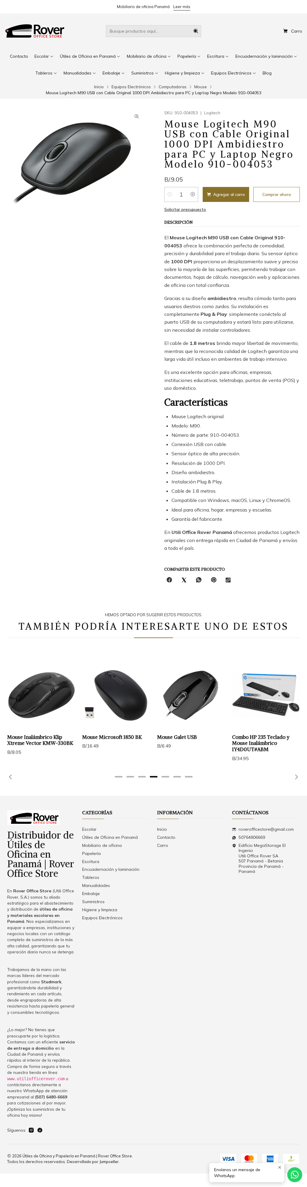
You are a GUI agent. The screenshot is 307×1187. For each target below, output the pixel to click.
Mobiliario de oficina (102, 845)
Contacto (166, 837)
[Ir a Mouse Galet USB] (191, 695)
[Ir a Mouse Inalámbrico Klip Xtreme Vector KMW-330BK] (41, 695)
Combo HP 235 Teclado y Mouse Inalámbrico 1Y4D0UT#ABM (261, 743)
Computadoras (172, 87)
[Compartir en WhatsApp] (199, 580)
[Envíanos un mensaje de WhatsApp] (294, 1174)
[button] (118, 776)
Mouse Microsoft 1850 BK (112, 737)
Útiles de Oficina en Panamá (110, 837)
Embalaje (91, 893)
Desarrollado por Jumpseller (93, 1161)
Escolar (89, 829)
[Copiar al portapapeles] (228, 580)
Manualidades (96, 885)
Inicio (99, 87)
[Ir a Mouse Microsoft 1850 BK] (116, 695)
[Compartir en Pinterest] (213, 580)
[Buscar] (196, 31)
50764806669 (252, 837)
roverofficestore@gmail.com (266, 829)
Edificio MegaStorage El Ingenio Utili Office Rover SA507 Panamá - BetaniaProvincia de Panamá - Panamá (262, 858)
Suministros (93, 901)
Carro (162, 845)
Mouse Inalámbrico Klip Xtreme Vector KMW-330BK (40, 740)
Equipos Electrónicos (131, 87)
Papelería (91, 853)
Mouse (200, 87)
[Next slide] (295, 776)
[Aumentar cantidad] (193, 194)
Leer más (181, 6)
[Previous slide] (11, 776)
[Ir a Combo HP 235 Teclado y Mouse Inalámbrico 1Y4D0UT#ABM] (266, 695)
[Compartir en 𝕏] (184, 580)
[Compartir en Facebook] (169, 580)
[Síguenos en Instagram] (31, 1130)
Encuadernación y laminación (110, 869)
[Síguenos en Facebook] (40, 1130)
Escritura (90, 861)
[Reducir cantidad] (170, 194)
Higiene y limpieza (99, 909)
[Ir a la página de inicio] (35, 31)
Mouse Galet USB (177, 737)
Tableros (90, 877)
